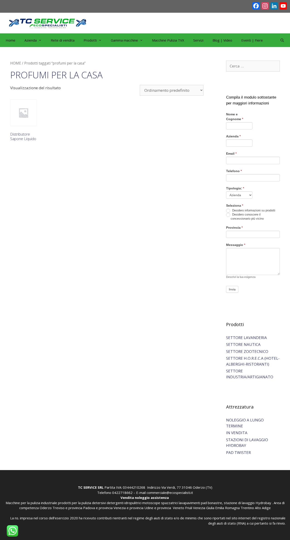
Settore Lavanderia (246, 337)
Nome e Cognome (234, 116)
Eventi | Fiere (252, 40)
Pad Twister (238, 452)
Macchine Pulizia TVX (168, 40)
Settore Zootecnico (247, 351)
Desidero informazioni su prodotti (253, 210)
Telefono (234, 171)
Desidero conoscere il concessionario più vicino (247, 216)
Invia (232, 289)
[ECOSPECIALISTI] (48, 22)
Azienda (233, 136)
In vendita (236, 432)
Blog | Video (222, 40)
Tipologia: (235, 188)
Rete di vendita (63, 40)
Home (10, 40)
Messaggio (235, 245)
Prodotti (90, 40)
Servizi (198, 40)
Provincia (234, 227)
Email (231, 153)
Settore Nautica (243, 344)
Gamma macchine (124, 40)
